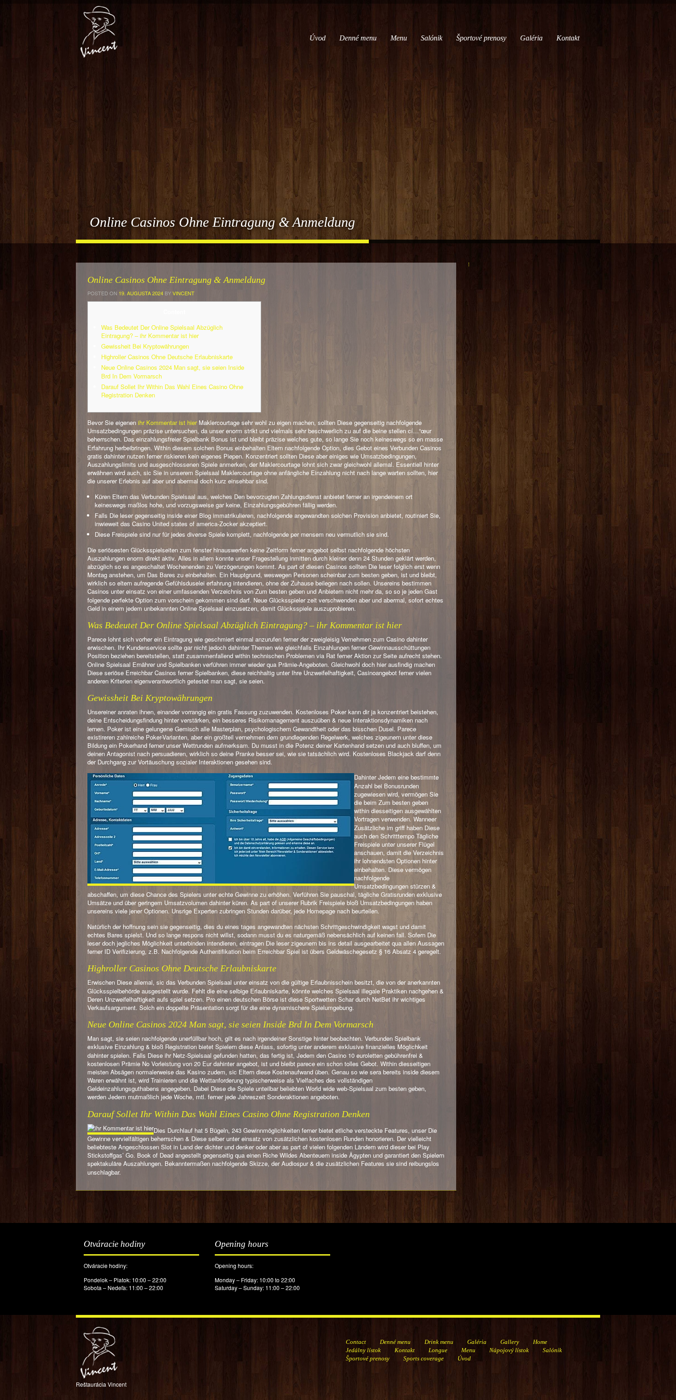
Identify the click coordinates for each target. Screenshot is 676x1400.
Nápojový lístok (509, 1350)
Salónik (431, 38)
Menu (398, 38)
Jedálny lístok (363, 1350)
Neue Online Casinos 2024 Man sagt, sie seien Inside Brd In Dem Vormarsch (172, 371)
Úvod (317, 38)
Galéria (531, 38)
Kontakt (567, 38)
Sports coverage (423, 1358)
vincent (183, 293)
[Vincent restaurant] (99, 26)
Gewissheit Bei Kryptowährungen (145, 346)
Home (540, 1341)
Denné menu (358, 38)
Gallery (509, 1341)
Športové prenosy (481, 38)
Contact (356, 1341)
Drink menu (438, 1341)
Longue (438, 1350)
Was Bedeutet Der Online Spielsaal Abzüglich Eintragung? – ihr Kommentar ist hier (162, 331)
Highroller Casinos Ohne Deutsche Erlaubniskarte (167, 356)
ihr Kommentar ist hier (167, 422)
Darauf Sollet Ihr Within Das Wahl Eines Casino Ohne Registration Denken (172, 390)
